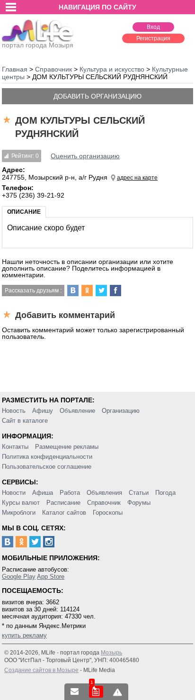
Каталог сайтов (64, 512)
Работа (70, 492)
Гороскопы (108, 512)
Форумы (139, 502)
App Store (50, 576)
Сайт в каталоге (25, 420)
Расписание (63, 502)
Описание (24, 212)
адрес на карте (137, 177)
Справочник (104, 502)
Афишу (42, 410)
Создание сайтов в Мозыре (41, 670)
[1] (96, 692)
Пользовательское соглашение (46, 466)
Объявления (104, 492)
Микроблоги (18, 512)
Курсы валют (21, 502)
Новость (14, 410)
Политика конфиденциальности (47, 456)
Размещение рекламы (66, 446)
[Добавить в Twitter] (101, 290)
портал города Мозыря (37, 45)
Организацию (121, 410)
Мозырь (111, 652)
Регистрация (153, 38)
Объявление (77, 410)
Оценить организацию (85, 156)
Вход (153, 27)
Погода (165, 492)
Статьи (139, 492)
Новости (14, 492)
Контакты (15, 446)
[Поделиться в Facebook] (115, 290)
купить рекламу (24, 635)
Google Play (18, 576)
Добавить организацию (97, 96)
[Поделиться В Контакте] (73, 290)
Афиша (42, 492)
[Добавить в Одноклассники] (87, 290)
